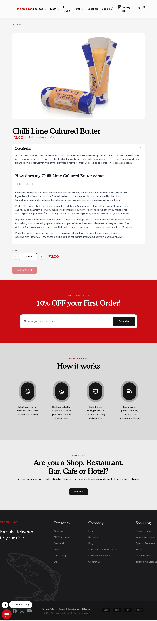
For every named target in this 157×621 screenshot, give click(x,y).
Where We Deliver (145, 537)
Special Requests (145, 543)
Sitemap (86, 609)
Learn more (78, 491)
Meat (57, 549)
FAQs (139, 549)
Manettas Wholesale (99, 555)
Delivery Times (144, 531)
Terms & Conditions (146, 561)
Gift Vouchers (61, 537)
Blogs (91, 543)
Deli (56, 561)
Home (91, 531)
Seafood (59, 543)
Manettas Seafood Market (102, 549)
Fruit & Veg (60, 555)
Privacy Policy (143, 555)
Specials (58, 531)
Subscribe (124, 321)
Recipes (93, 537)
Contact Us (94, 561)
